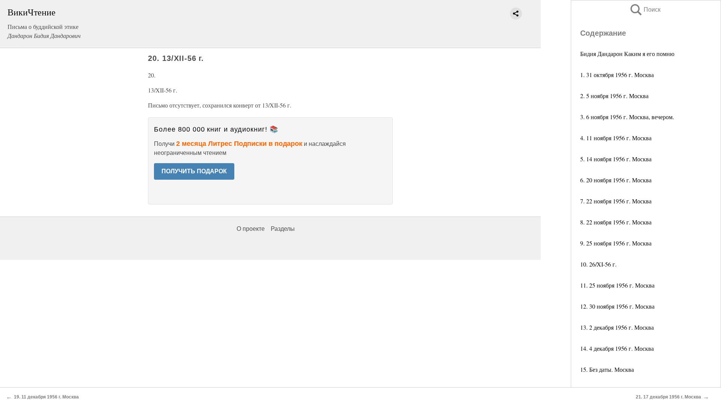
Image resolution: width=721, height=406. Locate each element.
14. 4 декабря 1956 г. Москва (617, 348)
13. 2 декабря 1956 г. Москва (617, 327)
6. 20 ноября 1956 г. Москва (616, 180)
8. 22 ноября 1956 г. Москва (616, 222)
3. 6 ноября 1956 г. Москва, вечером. (627, 117)
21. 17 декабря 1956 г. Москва (668, 397)
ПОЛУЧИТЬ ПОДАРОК (194, 171)
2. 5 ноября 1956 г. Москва (614, 96)
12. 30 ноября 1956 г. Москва (617, 306)
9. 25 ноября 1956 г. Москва (616, 243)
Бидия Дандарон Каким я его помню (627, 54)
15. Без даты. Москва (607, 369)
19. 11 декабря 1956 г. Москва (46, 397)
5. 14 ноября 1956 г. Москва (616, 159)
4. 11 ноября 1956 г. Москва (616, 138)
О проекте (251, 229)
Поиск (645, 9)
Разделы (283, 229)
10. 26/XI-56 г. (598, 264)
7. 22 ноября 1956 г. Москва (616, 201)
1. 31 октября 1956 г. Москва (617, 75)
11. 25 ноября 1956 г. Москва (617, 285)
